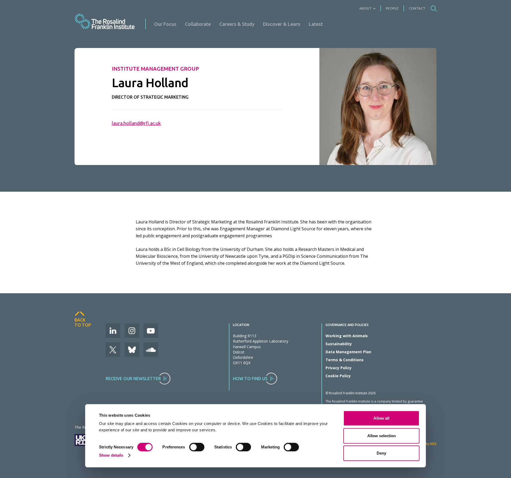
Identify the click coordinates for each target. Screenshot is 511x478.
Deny (381, 453)
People (392, 8)
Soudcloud (150, 349)
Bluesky (132, 349)
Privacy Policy (338, 367)
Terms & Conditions (344, 359)
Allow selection (381, 435)
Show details (111, 455)
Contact (417, 8)
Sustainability (338, 343)
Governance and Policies (347, 325)
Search (433, 8)
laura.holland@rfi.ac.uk (136, 123)
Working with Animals (346, 335)
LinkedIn (113, 330)
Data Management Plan (348, 351)
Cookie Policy (338, 375)
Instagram (132, 330)
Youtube (150, 330)
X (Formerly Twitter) (113, 349)
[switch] (196, 447)
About (365, 8)
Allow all (381, 418)
